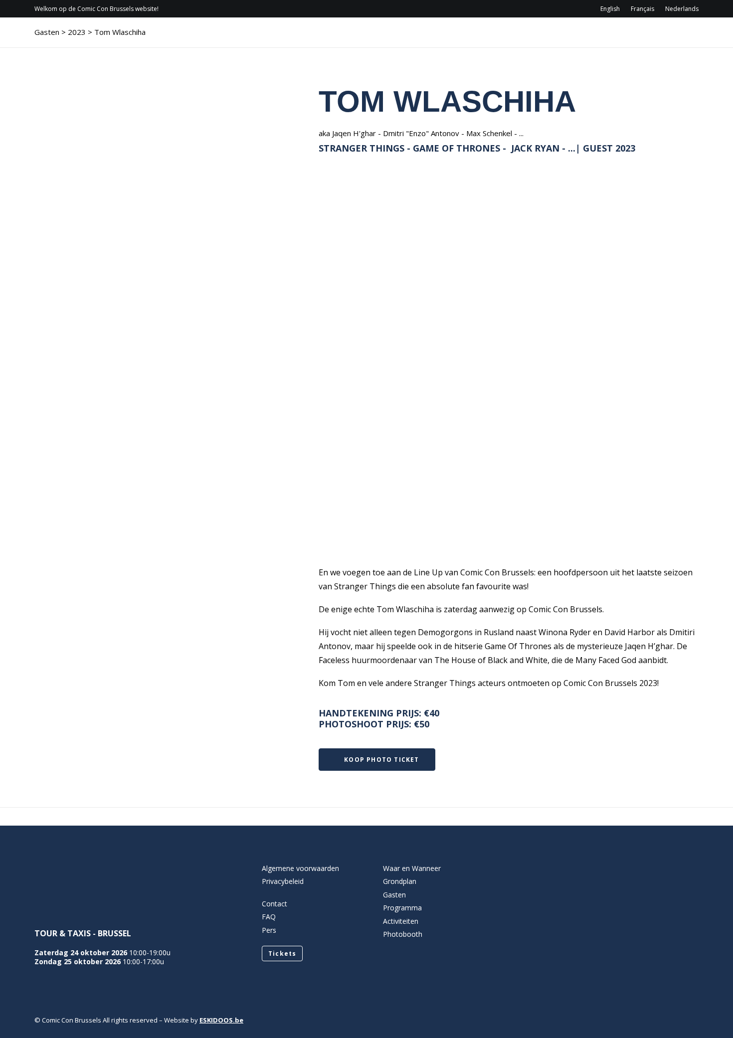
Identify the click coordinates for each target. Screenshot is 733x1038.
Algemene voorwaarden (300, 868)
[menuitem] (612, 8)
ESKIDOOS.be (221, 1020)
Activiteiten (536, 37)
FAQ (269, 916)
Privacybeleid (283, 881)
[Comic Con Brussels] (90, 37)
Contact (606, 37)
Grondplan (399, 881)
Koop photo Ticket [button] (381, 759)
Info (363, 37)
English (610, 8)
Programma (422, 37)
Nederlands (682, 8)
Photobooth (402, 934)
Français (642, 8)
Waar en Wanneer (412, 868)
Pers (269, 930)
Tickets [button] (282, 953)
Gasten (478, 37)
